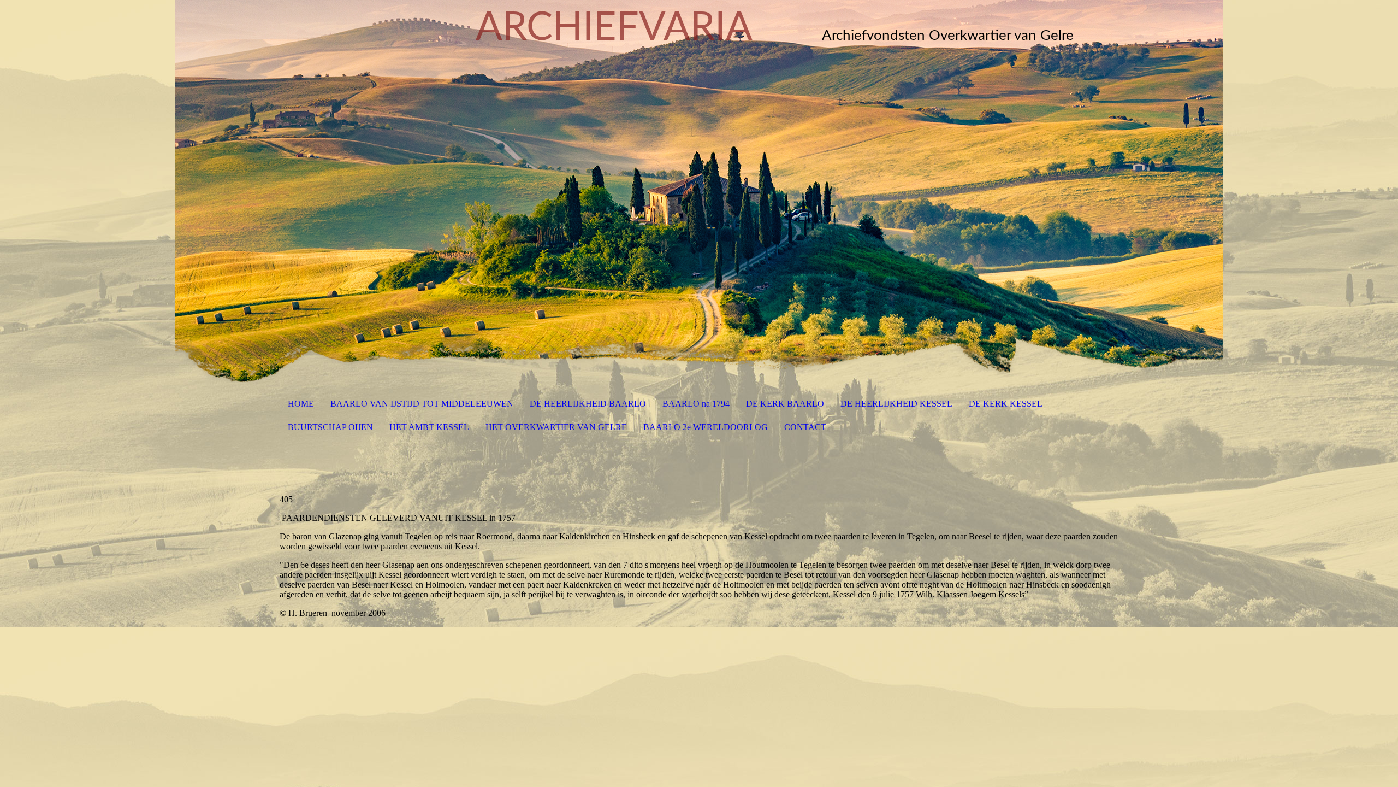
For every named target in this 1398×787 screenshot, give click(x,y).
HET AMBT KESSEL (429, 427)
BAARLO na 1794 (696, 403)
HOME (301, 403)
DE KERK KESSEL (1005, 403)
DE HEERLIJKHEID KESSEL (896, 403)
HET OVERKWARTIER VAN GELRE (556, 427)
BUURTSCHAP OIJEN (330, 427)
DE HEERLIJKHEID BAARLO (588, 403)
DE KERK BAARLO (785, 403)
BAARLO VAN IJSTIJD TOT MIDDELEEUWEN (421, 403)
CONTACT (805, 427)
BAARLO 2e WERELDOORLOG (705, 427)
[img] (699, 191)
